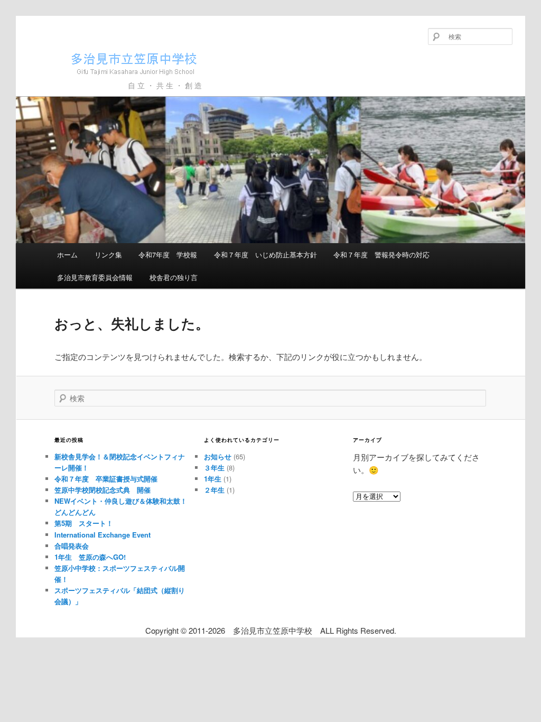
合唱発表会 (71, 546)
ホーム (67, 254)
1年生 (212, 479)
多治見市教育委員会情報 (95, 277)
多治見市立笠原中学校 (96, 80)
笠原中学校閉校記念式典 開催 (102, 490)
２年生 (214, 490)
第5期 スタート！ (83, 523)
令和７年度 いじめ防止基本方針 (265, 254)
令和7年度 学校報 (167, 254)
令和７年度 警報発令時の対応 (381, 254)
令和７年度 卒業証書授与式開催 (105, 479)
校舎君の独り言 (174, 277)
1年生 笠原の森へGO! (90, 557)
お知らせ (217, 456)
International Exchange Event (102, 535)
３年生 (214, 467)
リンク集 (108, 254)
